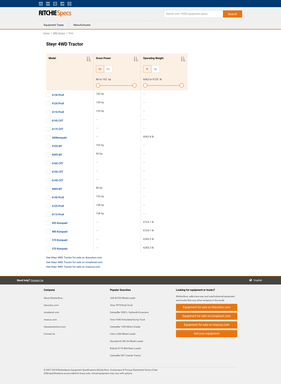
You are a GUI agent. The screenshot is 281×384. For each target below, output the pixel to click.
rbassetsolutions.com (55, 326)
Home (46, 33)
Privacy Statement (134, 370)
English (259, 280)
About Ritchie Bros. (53, 298)
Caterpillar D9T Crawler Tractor (125, 355)
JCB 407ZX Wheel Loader (122, 298)
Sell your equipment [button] (207, 333)
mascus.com (50, 319)
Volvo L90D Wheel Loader (123, 334)
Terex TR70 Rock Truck (121, 305)
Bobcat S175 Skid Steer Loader (125, 348)
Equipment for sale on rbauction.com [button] (206, 307)
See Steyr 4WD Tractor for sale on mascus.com (73, 266)
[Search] (232, 14)
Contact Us (37, 280)
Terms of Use (150, 370)
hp (100, 68)
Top (275, 379)
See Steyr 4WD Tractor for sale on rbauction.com (74, 257)
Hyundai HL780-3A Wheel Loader (126, 341)
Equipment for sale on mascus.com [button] (206, 324)
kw (108, 68)
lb (147, 68)
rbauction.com (51, 305)
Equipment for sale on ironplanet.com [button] (206, 316)
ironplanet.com (51, 312)
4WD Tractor (59, 33)
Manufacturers (82, 24)
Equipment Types (54, 24)
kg (155, 68)
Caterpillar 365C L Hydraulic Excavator (129, 312)
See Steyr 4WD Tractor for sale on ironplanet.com (74, 262)
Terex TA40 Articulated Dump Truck (127, 319)
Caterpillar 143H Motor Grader (125, 326)
